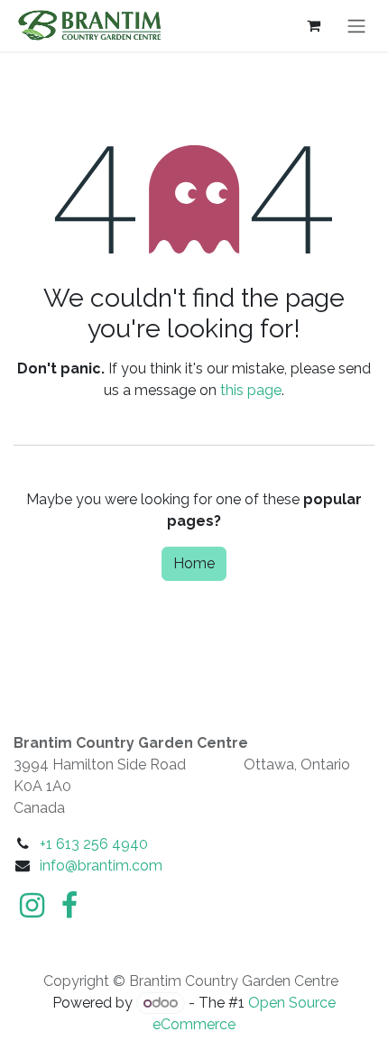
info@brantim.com (101, 865)
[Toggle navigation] (356, 25)
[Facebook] (69, 906)
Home (194, 563)
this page (251, 390)
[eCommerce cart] (313, 25)
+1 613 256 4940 (94, 843)
